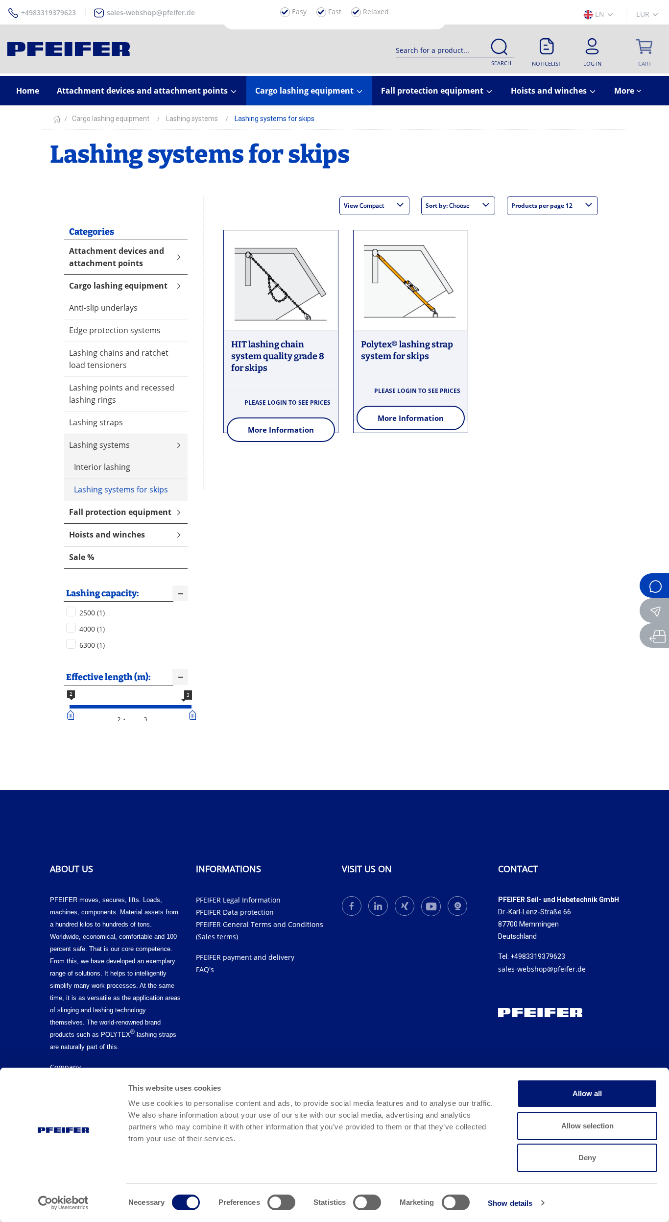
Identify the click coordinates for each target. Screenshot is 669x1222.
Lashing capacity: (102, 593)
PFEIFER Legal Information (238, 899)
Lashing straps (96, 422)
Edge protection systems (115, 330)
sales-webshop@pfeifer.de (151, 12)
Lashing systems (99, 445)
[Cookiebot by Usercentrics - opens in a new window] (63, 1203)
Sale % (81, 557)
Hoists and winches (550, 90)
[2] (72, 715)
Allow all (587, 1093)
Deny (587, 1157)
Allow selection (587, 1126)
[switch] (281, 1202)
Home (27, 90)
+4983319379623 (48, 12)
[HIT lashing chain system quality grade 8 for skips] (281, 280)
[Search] (499, 48)
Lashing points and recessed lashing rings (121, 393)
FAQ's (205, 969)
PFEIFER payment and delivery (245, 957)
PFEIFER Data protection (235, 912)
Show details (510, 1203)
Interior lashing (102, 467)
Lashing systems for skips (121, 489)
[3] (194, 715)
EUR (643, 14)
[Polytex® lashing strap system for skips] (410, 280)
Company (65, 1067)
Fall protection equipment (433, 90)
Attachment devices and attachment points (143, 90)
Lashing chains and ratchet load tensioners (118, 358)
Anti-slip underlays (103, 307)
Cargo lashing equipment (305, 90)
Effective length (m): (108, 677)
